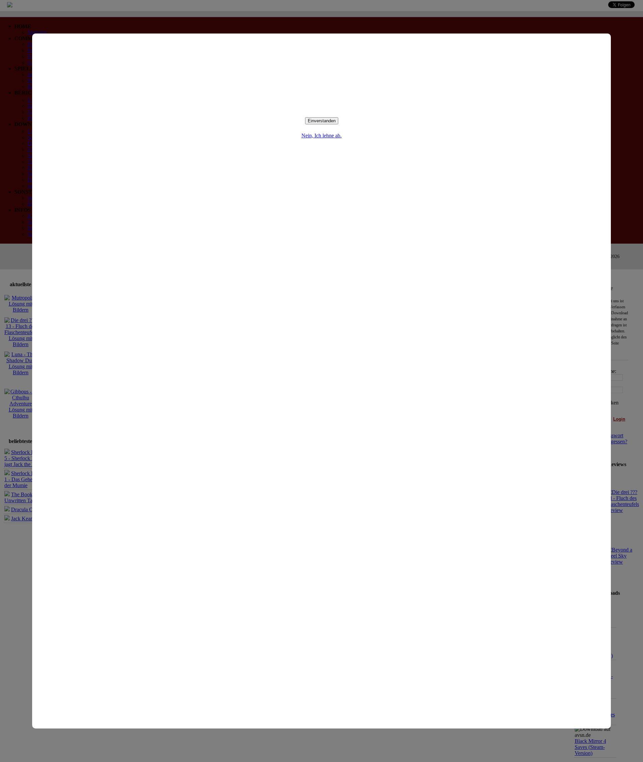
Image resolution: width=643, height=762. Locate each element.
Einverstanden (322, 120)
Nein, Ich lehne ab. (321, 135)
